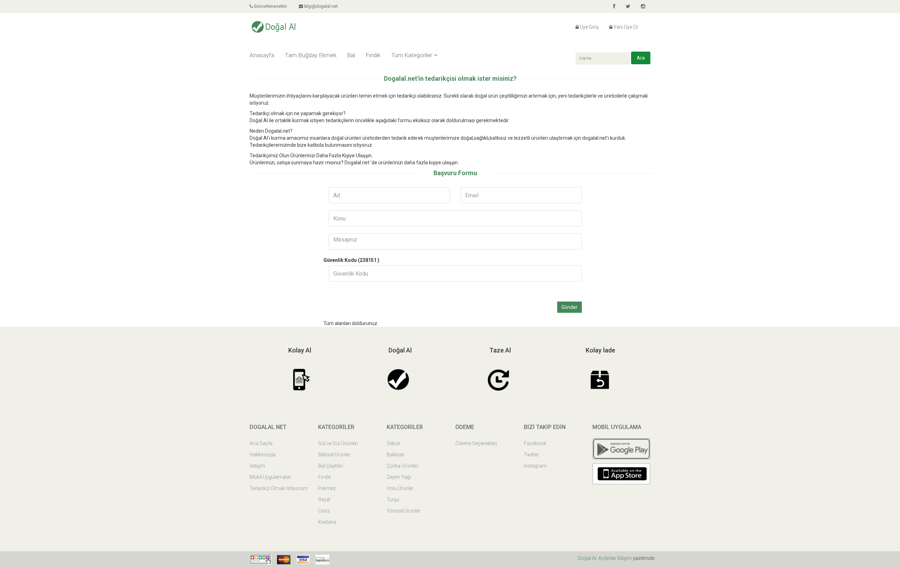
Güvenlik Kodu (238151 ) (351, 260)
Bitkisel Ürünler (334, 454)
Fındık (373, 55)
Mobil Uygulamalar (270, 477)
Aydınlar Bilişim (615, 558)
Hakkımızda (263, 454)
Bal (351, 55)
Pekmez (327, 488)
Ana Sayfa (261, 443)
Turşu (393, 499)
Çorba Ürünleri (402, 466)
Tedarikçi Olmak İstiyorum (279, 488)
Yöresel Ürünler (403, 511)
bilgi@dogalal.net (320, 6)
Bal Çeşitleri (330, 466)
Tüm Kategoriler (411, 55)
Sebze (393, 443)
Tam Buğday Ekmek (310, 55)
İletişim (257, 466)
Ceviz (324, 511)
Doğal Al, (588, 558)
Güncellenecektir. (270, 6)
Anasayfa (262, 55)
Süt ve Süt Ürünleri (338, 443)
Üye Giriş (589, 27)
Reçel (324, 499)
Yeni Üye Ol (625, 27)
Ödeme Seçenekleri (476, 443)
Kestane (327, 522)
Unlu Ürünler (400, 488)
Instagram (535, 466)
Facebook (535, 443)
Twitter (531, 454)
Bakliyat (395, 454)
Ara (641, 58)
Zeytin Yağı (399, 477)
